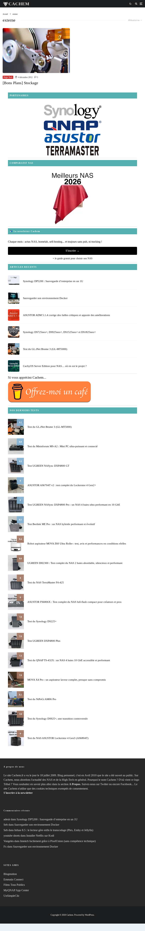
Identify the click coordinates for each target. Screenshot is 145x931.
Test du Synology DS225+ (41, 621)
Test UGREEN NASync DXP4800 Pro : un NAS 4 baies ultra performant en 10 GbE (73, 504)
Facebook (126, 784)
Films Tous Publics (14, 884)
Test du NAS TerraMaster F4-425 (45, 582)
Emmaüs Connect (13, 879)
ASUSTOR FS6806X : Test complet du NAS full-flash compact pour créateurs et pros (74, 602)
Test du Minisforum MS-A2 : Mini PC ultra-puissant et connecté (62, 446)
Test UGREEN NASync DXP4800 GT (48, 465)
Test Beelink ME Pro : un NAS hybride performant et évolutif (61, 524)
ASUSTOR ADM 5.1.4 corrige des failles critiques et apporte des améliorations (66, 315)
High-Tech (8, 77)
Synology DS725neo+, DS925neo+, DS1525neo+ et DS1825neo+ (59, 332)
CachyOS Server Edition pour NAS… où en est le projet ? (55, 366)
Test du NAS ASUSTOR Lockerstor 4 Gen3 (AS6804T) (57, 738)
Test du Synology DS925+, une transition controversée (57, 718)
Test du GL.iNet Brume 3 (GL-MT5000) (45, 349)
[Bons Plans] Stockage (20, 83)
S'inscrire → (72, 250)
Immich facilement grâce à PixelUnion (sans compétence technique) (58, 841)
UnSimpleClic (11, 895)
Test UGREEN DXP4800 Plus (43, 640)
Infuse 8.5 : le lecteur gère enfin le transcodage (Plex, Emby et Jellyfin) (53, 830)
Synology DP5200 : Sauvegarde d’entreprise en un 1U (53, 281)
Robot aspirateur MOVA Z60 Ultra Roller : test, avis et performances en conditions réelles (76, 543)
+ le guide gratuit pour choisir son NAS (72, 258)
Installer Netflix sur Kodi (40, 835)
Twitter (104, 784)
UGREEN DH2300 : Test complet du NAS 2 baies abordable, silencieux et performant (74, 563)
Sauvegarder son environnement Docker (45, 298)
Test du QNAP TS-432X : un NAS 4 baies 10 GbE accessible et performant (68, 660)
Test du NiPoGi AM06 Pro (41, 699)
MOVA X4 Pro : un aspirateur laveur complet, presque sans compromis (66, 679)
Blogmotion (10, 873)
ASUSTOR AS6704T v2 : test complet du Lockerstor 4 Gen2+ (61, 485)
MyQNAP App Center (16, 890)
